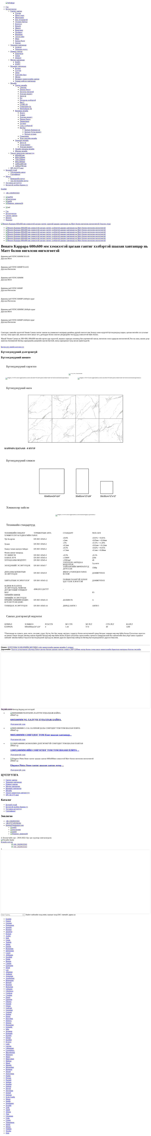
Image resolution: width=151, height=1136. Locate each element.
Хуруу (22, 113)
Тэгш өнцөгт (25, 145)
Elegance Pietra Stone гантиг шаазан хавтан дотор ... (37, 765)
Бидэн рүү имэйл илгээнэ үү (12, 347)
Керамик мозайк (21, 111)
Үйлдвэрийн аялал (17, 172)
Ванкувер (19, 30)
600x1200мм (20, 157)
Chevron (23, 87)
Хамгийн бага (20, 75)
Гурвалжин (24, 136)
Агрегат (18, 47)
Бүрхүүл (18, 24)
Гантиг (18, 43)
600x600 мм (20, 155)
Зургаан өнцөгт (26, 94)
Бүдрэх (18, 68)
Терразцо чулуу (21, 49)
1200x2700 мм (20, 166)
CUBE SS (24, 104)
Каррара (9, 220)
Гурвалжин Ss (25, 107)
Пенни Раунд (25, 90)
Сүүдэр (18, 70)
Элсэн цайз (19, 37)
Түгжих (23, 123)
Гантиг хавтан (16, 11)
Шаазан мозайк (21, 151)
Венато (18, 26)
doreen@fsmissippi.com (15, 825)
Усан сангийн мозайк (28, 138)
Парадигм (19, 54)
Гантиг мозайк (21, 85)
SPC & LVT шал (16, 168)
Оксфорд (18, 32)
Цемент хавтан (16, 51)
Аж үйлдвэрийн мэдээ (19, 181)
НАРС (17, 62)
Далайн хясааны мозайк (24, 149)
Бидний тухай (11, 170)
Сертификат (15, 174)
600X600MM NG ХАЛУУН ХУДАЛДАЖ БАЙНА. (35, 719)
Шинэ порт (19, 15)
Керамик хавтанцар (18, 66)
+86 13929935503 (12, 193)
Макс (17, 39)
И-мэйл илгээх (7, 842)
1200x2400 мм (20, 164)
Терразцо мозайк (22, 140)
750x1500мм (20, 160)
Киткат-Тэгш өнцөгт (33, 132)
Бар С (22, 102)
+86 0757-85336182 (13, 823)
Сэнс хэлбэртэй (26, 126)
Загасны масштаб (27, 92)
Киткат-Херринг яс (32, 130)
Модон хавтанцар (17, 60)
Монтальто (19, 17)
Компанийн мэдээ (17, 179)
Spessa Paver (20, 41)
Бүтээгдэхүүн (11, 9)
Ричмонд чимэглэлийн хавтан (27, 79)
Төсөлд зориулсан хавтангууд (22, 153)
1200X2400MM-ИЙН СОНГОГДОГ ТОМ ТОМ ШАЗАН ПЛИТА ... (44, 750)
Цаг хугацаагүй (21, 20)
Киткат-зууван (30, 134)
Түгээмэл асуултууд (14, 183)
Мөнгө (18, 28)
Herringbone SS (26, 109)
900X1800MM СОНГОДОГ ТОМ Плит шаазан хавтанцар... (41, 735)
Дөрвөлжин (24, 121)
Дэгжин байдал (21, 22)
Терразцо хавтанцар (18, 45)
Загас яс (23, 96)
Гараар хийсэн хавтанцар (25, 81)
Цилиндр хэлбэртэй (28, 100)
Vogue (17, 56)
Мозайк (13, 83)
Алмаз (22, 115)
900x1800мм (20, 162)
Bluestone (19, 34)
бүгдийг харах (6, 709)
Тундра (18, 13)
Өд (21, 98)
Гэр (7, 7)
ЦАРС (17, 64)
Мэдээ (8, 176)
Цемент (18, 58)
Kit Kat (22, 128)
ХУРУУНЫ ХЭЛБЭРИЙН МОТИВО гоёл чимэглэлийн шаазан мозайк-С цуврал (40, 647)
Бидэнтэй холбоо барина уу (17, 185)
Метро (17, 77)
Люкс (17, 73)
